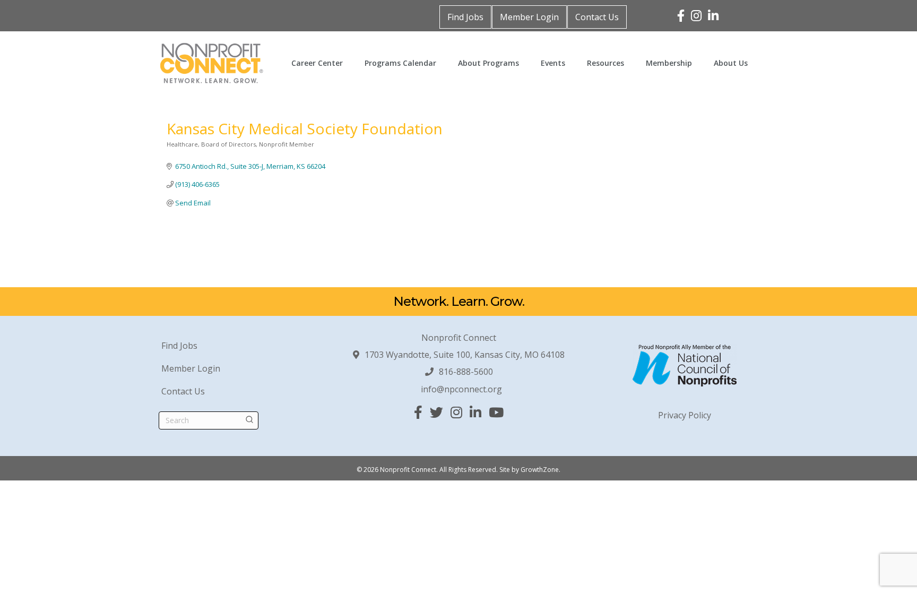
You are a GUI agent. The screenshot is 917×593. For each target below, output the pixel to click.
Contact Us (597, 17)
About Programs (488, 63)
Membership (669, 63)
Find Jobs (465, 17)
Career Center (317, 63)
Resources (605, 63)
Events (553, 63)
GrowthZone (540, 469)
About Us (731, 63)
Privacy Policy (684, 415)
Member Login (529, 17)
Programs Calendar (400, 63)
